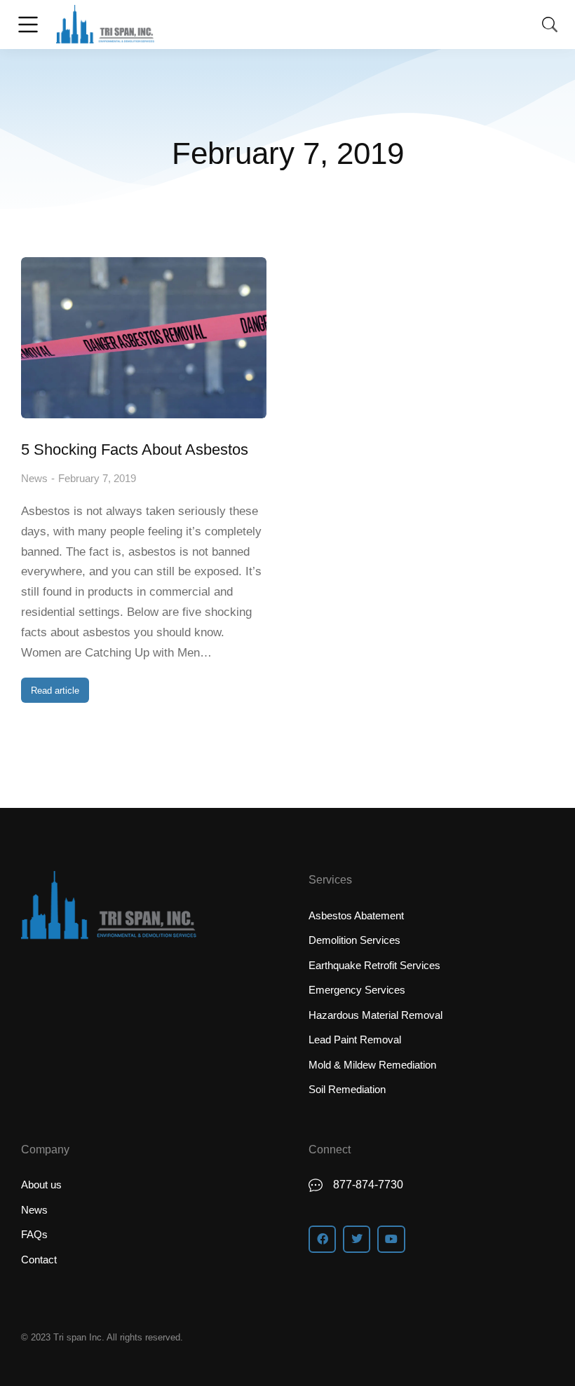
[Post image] (143, 337)
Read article (55, 690)
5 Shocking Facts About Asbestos (134, 449)
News (34, 478)
